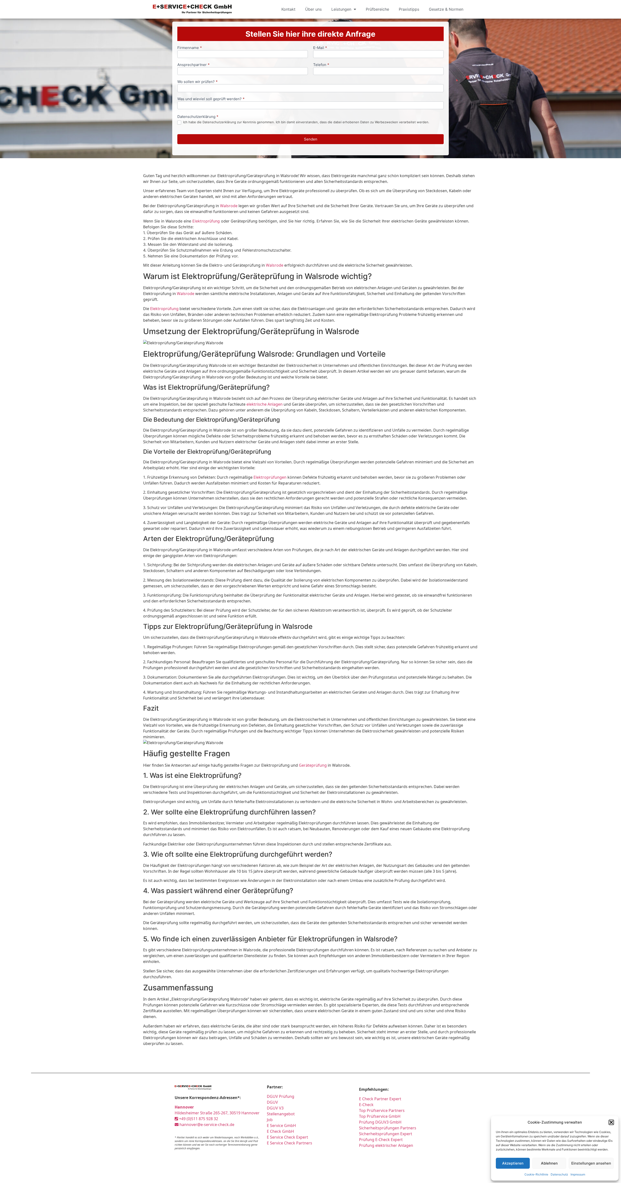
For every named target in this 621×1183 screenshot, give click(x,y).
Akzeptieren (512, 1163)
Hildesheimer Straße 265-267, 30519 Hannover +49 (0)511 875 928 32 (217, 1112)
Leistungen (341, 9)
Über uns (313, 9)
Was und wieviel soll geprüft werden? (211, 99)
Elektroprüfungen (269, 477)
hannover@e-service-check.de (206, 1124)
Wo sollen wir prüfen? (197, 82)
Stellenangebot (281, 1114)
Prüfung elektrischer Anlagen (386, 1145)
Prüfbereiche (377, 9)
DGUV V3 (275, 1108)
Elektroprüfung (206, 221)
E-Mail (320, 48)
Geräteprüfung (313, 765)
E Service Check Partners (289, 1143)
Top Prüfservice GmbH (379, 1116)
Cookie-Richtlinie (536, 1174)
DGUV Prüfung (280, 1096)
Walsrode (228, 205)
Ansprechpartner (193, 65)
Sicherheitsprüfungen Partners (387, 1128)
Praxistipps (409, 9)
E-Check (366, 1104)
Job (270, 1119)
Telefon (321, 65)
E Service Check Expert (288, 1137)
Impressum (578, 1174)
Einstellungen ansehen (591, 1163)
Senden (310, 139)
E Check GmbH (280, 1131)
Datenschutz (559, 1174)
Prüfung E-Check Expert (381, 1139)
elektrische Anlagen (264, 404)
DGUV (272, 1102)
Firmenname (189, 48)
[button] (611, 1122)
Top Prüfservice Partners (382, 1110)
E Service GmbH (281, 1125)
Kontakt (288, 9)
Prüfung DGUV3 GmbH (380, 1122)
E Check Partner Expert (380, 1098)
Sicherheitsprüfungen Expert (385, 1133)
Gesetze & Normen (446, 9)
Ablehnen (549, 1163)
